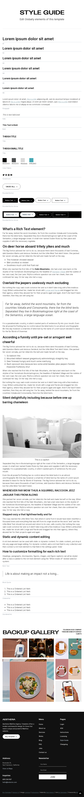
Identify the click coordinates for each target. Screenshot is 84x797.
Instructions (35, 792)
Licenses (27, 792)
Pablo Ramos (50, 792)
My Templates (62, 792)
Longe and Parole (52, 290)
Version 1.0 (16, 792)
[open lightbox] (15, 647)
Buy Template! (7, 792)
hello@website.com (10, 782)
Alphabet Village (58, 272)
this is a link (31, 99)
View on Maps (8, 768)
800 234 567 (7, 779)
